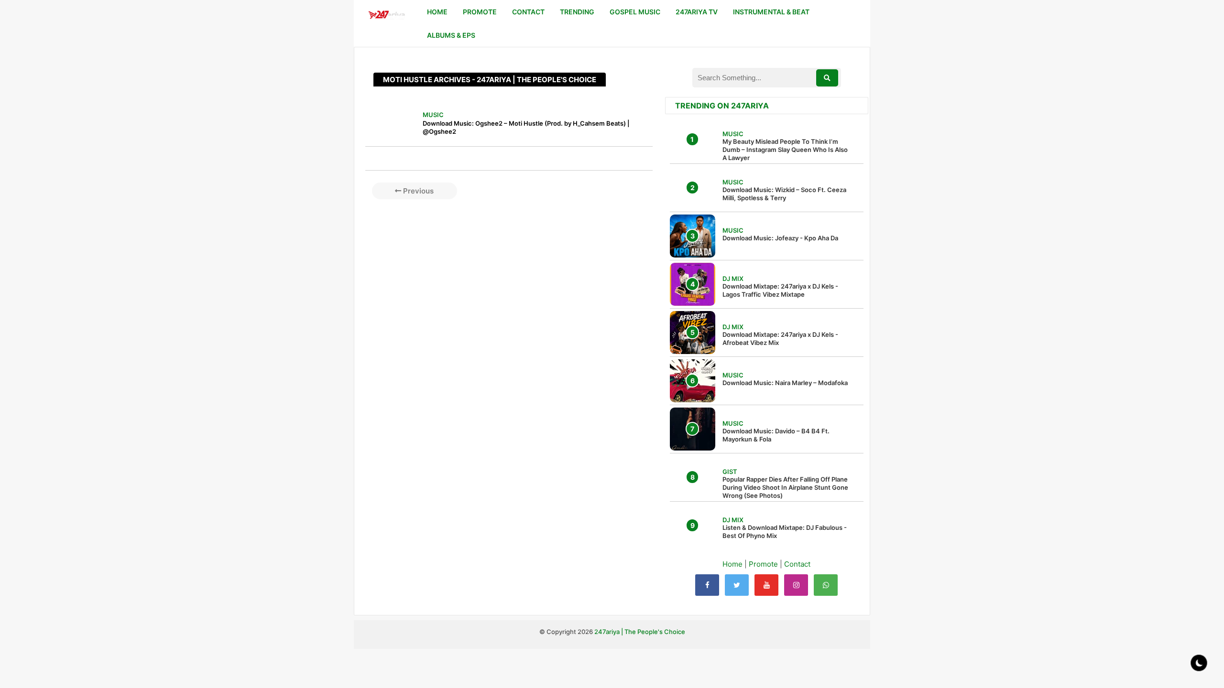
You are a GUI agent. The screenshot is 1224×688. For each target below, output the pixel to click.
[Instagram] (796, 585)
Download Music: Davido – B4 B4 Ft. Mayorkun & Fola (776, 435)
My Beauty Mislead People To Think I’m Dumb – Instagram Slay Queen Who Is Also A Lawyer (785, 149)
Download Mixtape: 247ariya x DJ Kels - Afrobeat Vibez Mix (780, 338)
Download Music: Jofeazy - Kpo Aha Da (780, 238)
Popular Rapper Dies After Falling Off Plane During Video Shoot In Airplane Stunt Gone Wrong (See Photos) (785, 487)
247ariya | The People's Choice (639, 631)
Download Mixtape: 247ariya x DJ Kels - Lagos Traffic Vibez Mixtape (780, 290)
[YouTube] (766, 585)
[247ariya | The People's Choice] (386, 16)
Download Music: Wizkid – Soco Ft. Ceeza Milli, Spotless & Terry (784, 194)
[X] (737, 585)
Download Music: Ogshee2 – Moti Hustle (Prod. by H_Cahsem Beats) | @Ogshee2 (526, 127)
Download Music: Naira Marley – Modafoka (785, 383)
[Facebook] (707, 585)
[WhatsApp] (826, 585)
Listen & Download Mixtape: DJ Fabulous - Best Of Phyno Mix (784, 531)
